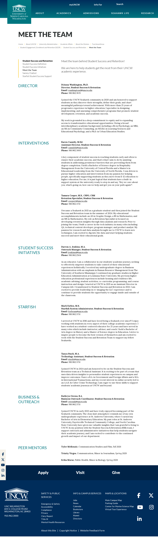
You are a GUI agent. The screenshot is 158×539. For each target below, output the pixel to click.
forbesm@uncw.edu (78, 311)
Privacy (44, 513)
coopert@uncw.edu (77, 201)
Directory (77, 518)
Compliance (46, 510)
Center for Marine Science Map (119, 506)
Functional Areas (98, 44)
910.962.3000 (11, 515)
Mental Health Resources (53, 522)
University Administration (48, 44)
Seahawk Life (120, 13)
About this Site (48, 530)
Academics (64, 13)
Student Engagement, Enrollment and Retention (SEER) (40, 47)
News (75, 503)
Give (116, 472)
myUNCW (74, 4)
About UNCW (31, 44)
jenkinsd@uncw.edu (78, 252)
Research (147, 13)
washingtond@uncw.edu (80, 90)
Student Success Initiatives (34, 67)
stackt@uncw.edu (76, 359)
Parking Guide (111, 503)
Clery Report (47, 516)
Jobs (75, 500)
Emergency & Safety (50, 504)
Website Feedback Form (92, 530)
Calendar (77, 506)
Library (76, 512)
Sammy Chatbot (30, 73)
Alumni (76, 515)
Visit (80, 472)
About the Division (82, 44)
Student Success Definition (34, 64)
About (40, 13)
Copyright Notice (68, 530)
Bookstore (78, 509)
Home (20, 44)
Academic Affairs (66, 44)
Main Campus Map (113, 500)
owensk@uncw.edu (77, 401)
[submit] (125, 4)
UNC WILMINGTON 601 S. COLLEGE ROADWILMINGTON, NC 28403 (17, 509)
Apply (43, 472)
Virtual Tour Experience (116, 509)
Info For (98, 4)
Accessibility (47, 507)
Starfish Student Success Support (37, 76)
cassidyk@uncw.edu (78, 147)
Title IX (44, 519)
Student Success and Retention (74, 47)
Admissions (91, 13)
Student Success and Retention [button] (38, 61)
